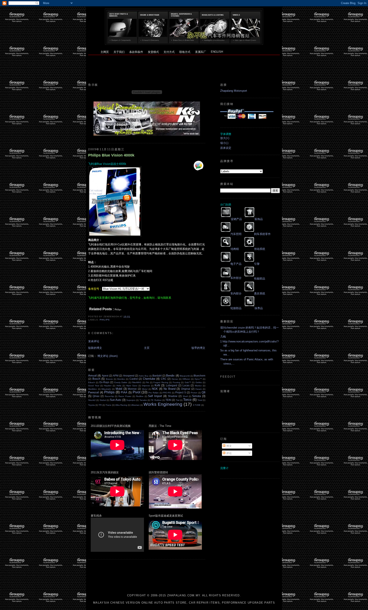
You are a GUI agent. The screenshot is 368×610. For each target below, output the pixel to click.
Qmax (96, 396)
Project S (180, 392)
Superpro (130, 400)
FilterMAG (136, 382)
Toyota (91, 405)
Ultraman (135, 405)
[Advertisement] (184, 64)
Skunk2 (92, 400)
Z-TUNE (197, 405)
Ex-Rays (104, 382)
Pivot (136, 392)
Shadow (172, 396)
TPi (100, 405)
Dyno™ (198, 379)
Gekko (199, 382)
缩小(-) (224, 143)
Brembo (121, 379)
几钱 (223, 336)
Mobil (119, 388)
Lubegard (171, 385)
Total (199, 400)
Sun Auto (115, 399)
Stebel (103, 400)
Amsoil (92, 375)
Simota (196, 396)
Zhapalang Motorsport (233, 90)
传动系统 (259, 249)
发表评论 (93, 341)
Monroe (132, 388)
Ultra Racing (121, 405)
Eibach (91, 382)
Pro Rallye (153, 392)
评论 (228, 453)
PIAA (124, 392)
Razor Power (124, 396)
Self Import (155, 396)
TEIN (168, 399)
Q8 (203, 392)
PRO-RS (167, 392)
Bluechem (199, 375)
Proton (194, 392)
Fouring (176, 382)
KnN (157, 385)
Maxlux (198, 385)
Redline (140, 396)
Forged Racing (160, 382)
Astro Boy (143, 376)
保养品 (258, 308)
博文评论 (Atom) (107, 356)
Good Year (93, 385)
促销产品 (236, 219)
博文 (228, 446)
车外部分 (236, 278)
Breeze (109, 379)
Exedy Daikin (120, 382)
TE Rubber (156, 400)
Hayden (108, 385)
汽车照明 (236, 234)
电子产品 (236, 263)
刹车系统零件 (262, 234)
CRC (164, 378)
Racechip (109, 396)
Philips (105, 320)
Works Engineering (163, 404)
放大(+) (224, 138)
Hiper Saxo (131, 385)
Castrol (133, 378)
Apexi (105, 375)
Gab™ (188, 382)
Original (185, 388)
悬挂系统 (259, 293)
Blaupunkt (185, 376)
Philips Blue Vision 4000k (111, 155)
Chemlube (149, 378)
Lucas (186, 385)
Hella (118, 385)
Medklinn (92, 389)
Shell (185, 396)
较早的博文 (198, 347)
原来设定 (225, 147)
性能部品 (259, 278)
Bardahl (157, 375)
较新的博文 (95, 347)
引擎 (257, 263)
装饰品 (258, 219)
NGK (155, 388)
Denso (175, 379)
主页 (147, 347)
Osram (198, 389)
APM (115, 375)
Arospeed (128, 375)
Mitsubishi (106, 389)
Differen (186, 379)
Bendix (170, 375)
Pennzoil (93, 392)
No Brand (169, 388)
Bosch (96, 378)
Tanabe (143, 400)
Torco (187, 399)
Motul (144, 389)
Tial (177, 400)
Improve (146, 385)
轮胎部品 (236, 308)
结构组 (235, 249)
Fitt (147, 382)
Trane (108, 405)
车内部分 (236, 293)
